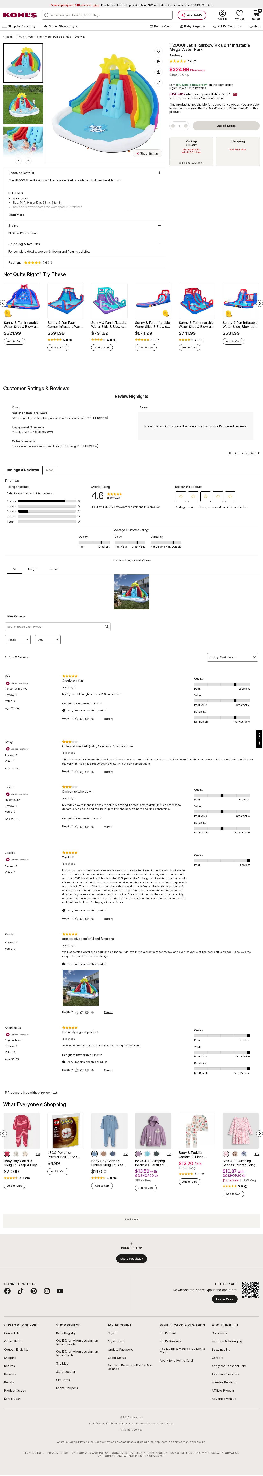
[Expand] (158, 83)
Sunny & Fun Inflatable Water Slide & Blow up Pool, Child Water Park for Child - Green (108, 324)
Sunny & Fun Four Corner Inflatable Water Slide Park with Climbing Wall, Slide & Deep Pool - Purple (65, 324)
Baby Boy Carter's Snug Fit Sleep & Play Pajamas (20, 1163)
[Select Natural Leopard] (235, 1154)
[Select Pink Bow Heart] (226, 1154)
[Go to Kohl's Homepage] (20, 15)
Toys (20, 36)
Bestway (80, 36)
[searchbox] (107, 15)
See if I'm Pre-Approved (184, 98)
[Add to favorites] (158, 51)
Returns (73, 251)
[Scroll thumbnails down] (28, 160)
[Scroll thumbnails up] (18, 160)
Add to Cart (14, 341)
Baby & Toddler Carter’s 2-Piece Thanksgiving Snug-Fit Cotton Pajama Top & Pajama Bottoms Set (196, 1155)
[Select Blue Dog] (94, 1154)
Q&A (50, 470)
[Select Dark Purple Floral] (244, 1154)
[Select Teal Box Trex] (147, 1154)
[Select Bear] (103, 1154)
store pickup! (119, 5)
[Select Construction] (112, 1154)
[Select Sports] (25, 1154)
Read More (16, 214)
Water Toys (34, 36)
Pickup (191, 141)
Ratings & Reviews (23, 470)
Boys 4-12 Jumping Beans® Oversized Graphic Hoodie (150, 1163)
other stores (197, 162)
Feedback (259, 740)
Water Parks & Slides (58, 36)
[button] (183, 61)
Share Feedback (131, 1258)
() (70, 340)
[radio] (191, 151)
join (184, 88)
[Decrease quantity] (173, 126)
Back (10, 36)
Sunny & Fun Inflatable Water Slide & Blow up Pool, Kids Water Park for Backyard (21, 324)
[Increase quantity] (186, 126)
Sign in (173, 88)
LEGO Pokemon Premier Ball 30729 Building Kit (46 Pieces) (65, 1155)
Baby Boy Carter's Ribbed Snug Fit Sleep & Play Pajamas (108, 1163)
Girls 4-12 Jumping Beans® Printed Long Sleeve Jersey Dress (239, 1163)
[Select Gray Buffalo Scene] (156, 1154)
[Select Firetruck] (7, 1154)
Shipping (237, 141)
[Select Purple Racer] (138, 1154)
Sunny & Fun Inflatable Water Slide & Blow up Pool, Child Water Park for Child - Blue (196, 324)
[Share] (158, 72)
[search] (46, 14)
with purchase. (75, 5)
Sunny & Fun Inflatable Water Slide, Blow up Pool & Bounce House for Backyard (240, 324)
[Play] (158, 61)
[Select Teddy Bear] (16, 1154)
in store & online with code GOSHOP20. (176, 5)
